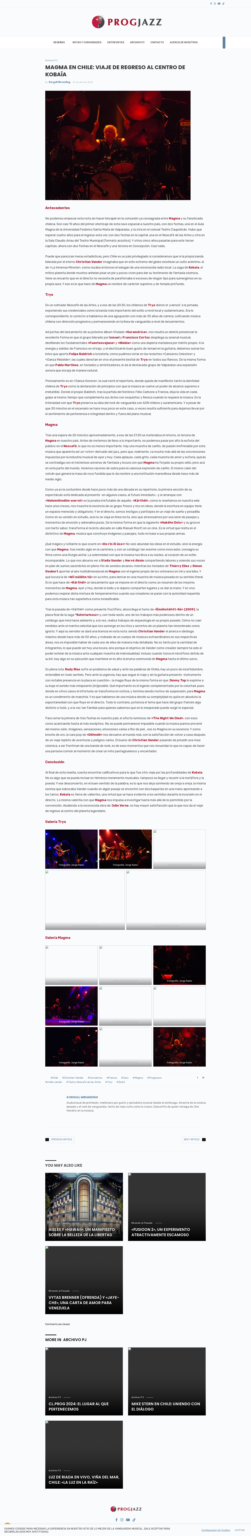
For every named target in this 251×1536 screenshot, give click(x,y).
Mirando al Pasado (59, 1223)
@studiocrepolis (134, 1529)
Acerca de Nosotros (184, 42)
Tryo (109, 1082)
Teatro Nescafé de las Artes (84, 1082)
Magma (139, 1077)
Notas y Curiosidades (87, 42)
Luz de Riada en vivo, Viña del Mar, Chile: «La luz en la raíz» (84, 1480)
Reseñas (59, 42)
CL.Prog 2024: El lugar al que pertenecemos (79, 1406)
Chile (55, 1077)
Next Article (192, 1139)
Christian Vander (73, 1077)
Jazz (126, 1077)
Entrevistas (115, 42)
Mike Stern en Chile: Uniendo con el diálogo (165, 1406)
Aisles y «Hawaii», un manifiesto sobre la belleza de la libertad (82, 1232)
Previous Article (61, 1139)
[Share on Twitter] (203, 1078)
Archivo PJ (137, 42)
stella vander (54, 1082)
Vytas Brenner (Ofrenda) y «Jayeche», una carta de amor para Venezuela (84, 1303)
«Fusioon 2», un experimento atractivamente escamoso (160, 1232)
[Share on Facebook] (197, 1078)
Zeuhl (121, 1082)
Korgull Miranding (59, 82)
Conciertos (95, 1077)
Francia (112, 1077)
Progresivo (155, 1077)
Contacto (157, 42)
